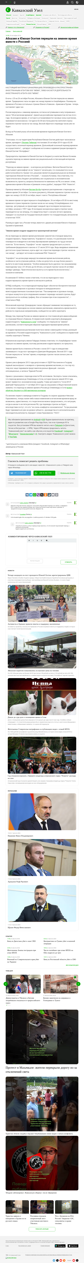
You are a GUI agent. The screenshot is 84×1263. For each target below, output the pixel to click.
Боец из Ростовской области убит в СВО (60, 959)
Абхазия (8, 15)
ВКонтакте (13, 434)
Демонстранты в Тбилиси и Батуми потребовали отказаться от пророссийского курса (23, 1000)
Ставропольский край (12, 24)
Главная (8, 31)
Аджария (15, 15)
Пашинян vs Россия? (42, 27)
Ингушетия (22, 18)
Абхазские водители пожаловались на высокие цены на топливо (33, 670)
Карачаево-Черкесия (56, 18)
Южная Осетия (30, 24)
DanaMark (23, 514)
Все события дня (72, 965)
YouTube (13, 437)
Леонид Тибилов (29, 142)
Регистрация (35, 561)
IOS (43, 419)
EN (10, 2)
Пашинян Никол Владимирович (20, 835)
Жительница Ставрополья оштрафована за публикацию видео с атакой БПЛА (39, 729)
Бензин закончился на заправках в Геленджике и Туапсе (56, 999)
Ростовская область (41, 21)
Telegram (59, 425)
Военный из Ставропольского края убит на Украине (23, 960)
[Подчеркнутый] (37, 540)
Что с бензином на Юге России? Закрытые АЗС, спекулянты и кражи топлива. (64, 1220)
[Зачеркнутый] (41, 540)
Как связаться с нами (24, 1245)
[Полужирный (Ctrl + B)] (29, 540)
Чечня (23, 24)
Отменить (68, 562)
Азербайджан (30, 15)
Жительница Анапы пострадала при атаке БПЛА (21, 951)
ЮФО (49, 24)
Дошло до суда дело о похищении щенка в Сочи (27, 717)
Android (37, 419)
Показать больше (42, 1229)
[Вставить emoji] (47, 540)
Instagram (68, 431)
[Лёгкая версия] (14, 2)
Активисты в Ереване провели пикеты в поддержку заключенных (34, 624)
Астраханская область (49, 15)
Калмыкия (45, 18)
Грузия (8, 18)
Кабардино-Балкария (33, 18)
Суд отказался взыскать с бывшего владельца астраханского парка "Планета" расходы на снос (42, 776)
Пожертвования (45, 1245)
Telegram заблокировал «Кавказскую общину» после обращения (31, 1192)
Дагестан (14, 18)
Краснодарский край (70, 18)
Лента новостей (17, 31)
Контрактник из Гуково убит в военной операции (59, 942)
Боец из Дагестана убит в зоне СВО (21, 941)
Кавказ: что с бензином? (16, 27)
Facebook (58, 431)
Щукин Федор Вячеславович (19, 927)
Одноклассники (26, 434)
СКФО (68, 21)
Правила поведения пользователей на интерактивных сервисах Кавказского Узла (48, 1255)
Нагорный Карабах (11, 21)
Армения (38, 15)
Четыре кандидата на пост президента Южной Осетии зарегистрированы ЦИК (39, 575)
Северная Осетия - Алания (56, 21)
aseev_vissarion (24, 503)
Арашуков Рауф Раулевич (18, 881)
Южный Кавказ (41, 24)
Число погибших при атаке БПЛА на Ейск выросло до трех (58, 951)
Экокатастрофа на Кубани (69, 27)
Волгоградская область (65, 15)
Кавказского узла (28, 322)
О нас (7, 1245)
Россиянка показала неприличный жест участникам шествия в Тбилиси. (39, 1220)
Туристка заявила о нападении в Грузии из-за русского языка (16, 1218)
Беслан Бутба (35, 189)
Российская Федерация (26, 21)
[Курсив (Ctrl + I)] (33, 540)
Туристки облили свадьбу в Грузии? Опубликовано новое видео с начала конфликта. (39, 1133)
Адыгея (22, 15)
